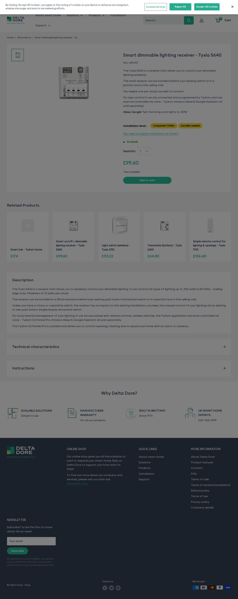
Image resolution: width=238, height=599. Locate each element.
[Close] (232, 7)
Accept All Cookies (207, 7)
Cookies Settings (155, 7)
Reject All (180, 7)
